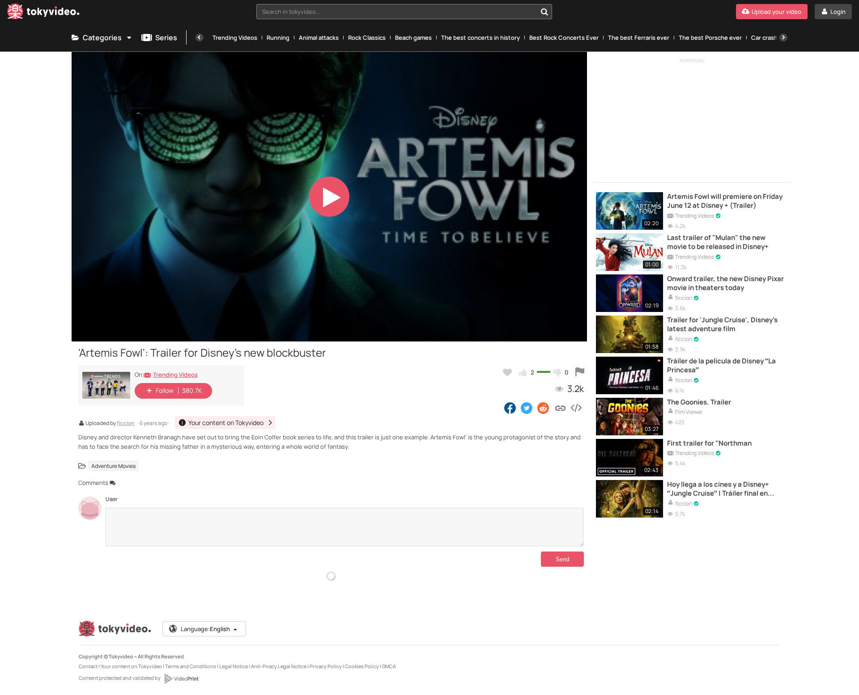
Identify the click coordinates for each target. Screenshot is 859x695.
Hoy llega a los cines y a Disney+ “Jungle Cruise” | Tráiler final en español (718, 489)
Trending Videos (235, 38)
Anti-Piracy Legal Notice (278, 666)
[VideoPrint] (181, 678)
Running (278, 38)
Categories (102, 37)
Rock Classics (367, 38)
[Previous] (200, 38)
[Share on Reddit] (543, 408)
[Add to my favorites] (507, 372)
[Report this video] (579, 372)
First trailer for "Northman (709, 443)
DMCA (389, 666)
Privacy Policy (326, 666)
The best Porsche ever (710, 38)
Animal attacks (319, 38)
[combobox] (404, 11)
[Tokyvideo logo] (43, 13)
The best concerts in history (480, 38)
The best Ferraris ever (638, 38)
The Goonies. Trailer (699, 402)
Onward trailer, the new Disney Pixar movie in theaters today (725, 283)
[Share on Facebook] (510, 408)
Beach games (413, 38)
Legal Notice (233, 666)
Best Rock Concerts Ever (564, 38)
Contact (88, 666)
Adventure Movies (113, 466)
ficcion (126, 424)
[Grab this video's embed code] (575, 408)
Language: (205, 629)
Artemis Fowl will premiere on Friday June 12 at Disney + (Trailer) (724, 201)
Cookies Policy (362, 666)
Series (166, 37)
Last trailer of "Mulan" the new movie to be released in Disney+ (718, 242)
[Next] (783, 38)
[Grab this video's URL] (560, 408)
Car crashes (767, 38)
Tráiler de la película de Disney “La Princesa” (721, 366)
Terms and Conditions (190, 666)
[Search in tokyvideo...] (544, 11)
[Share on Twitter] (526, 408)
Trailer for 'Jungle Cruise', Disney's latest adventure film (722, 324)
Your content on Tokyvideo (131, 666)
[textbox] (396, 11)
